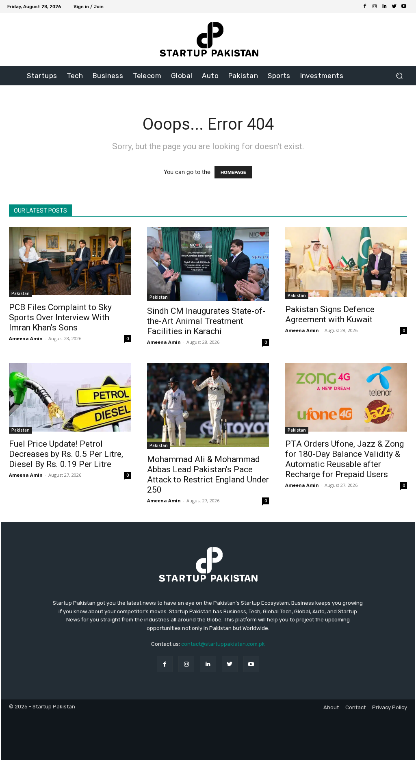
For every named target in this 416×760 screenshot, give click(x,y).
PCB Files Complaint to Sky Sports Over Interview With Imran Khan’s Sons (60, 317)
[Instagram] (374, 6)
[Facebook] (365, 6)
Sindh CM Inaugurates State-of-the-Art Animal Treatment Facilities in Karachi (206, 321)
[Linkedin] (384, 6)
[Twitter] (394, 6)
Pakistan (20, 293)
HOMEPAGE (233, 172)
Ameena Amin (26, 338)
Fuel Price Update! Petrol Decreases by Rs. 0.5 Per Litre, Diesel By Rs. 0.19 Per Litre (66, 454)
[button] (399, 75)
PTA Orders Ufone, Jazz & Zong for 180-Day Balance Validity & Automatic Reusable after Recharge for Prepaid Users (344, 459)
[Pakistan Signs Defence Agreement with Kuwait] (346, 263)
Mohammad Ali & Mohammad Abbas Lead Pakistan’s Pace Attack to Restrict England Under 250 (208, 474)
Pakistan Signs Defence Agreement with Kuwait (330, 314)
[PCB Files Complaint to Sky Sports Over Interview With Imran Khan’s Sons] (70, 262)
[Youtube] (404, 6)
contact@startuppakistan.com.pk (223, 644)
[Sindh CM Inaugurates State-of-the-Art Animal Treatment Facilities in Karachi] (208, 264)
